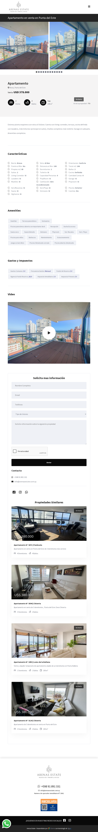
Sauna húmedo (29, 232)
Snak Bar (14, 221)
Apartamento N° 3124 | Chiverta (27, 720)
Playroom (55, 232)
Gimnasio (43, 232)
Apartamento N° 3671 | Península (28, 545)
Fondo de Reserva (65, 271)
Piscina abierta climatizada (64, 243)
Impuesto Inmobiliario (47, 277)
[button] (36, 72)
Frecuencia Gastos (41, 271)
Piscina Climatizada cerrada (39, 243)
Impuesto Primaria (69, 277)
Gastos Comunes (18, 271)
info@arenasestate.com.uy (25, 481)
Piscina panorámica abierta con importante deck (28, 226)
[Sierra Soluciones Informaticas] (69, 828)
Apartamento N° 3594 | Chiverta (27, 603)
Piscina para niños (17, 237)
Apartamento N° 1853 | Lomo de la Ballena (32, 662)
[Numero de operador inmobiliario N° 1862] (49, 805)
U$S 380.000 (24, 536)
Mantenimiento (46, 237)
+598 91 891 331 (20, 477)
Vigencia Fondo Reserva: (21, 277)
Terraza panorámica (29, 221)
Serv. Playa (83, 232)
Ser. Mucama (69, 232)
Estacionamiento (63, 237)
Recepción (54, 226)
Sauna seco (15, 232)
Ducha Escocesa (69, 226)
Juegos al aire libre (17, 243)
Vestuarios (45, 221)
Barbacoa (32, 237)
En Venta (79, 99)
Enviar (49, 462)
